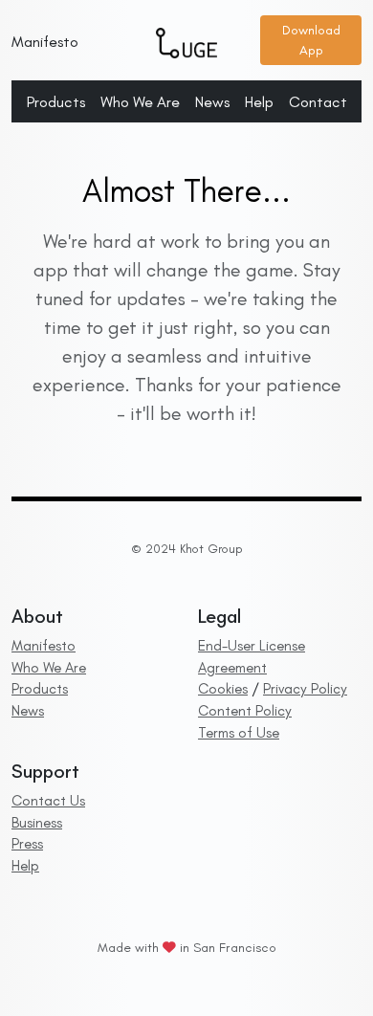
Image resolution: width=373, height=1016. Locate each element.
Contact (318, 102)
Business (36, 822)
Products (56, 102)
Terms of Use (238, 732)
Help (259, 102)
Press (27, 843)
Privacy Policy (305, 688)
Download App (311, 40)
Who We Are (140, 102)
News (212, 102)
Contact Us (48, 800)
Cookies (223, 688)
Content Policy (245, 710)
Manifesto (44, 42)
